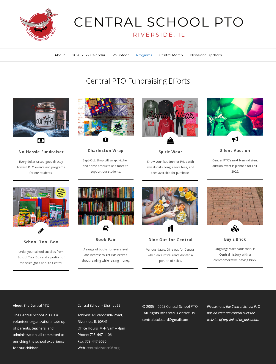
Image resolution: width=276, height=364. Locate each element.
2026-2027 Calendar (88, 55)
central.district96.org (103, 347)
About (60, 55)
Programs (144, 55)
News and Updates (206, 55)
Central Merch (171, 55)
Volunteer (121, 55)
